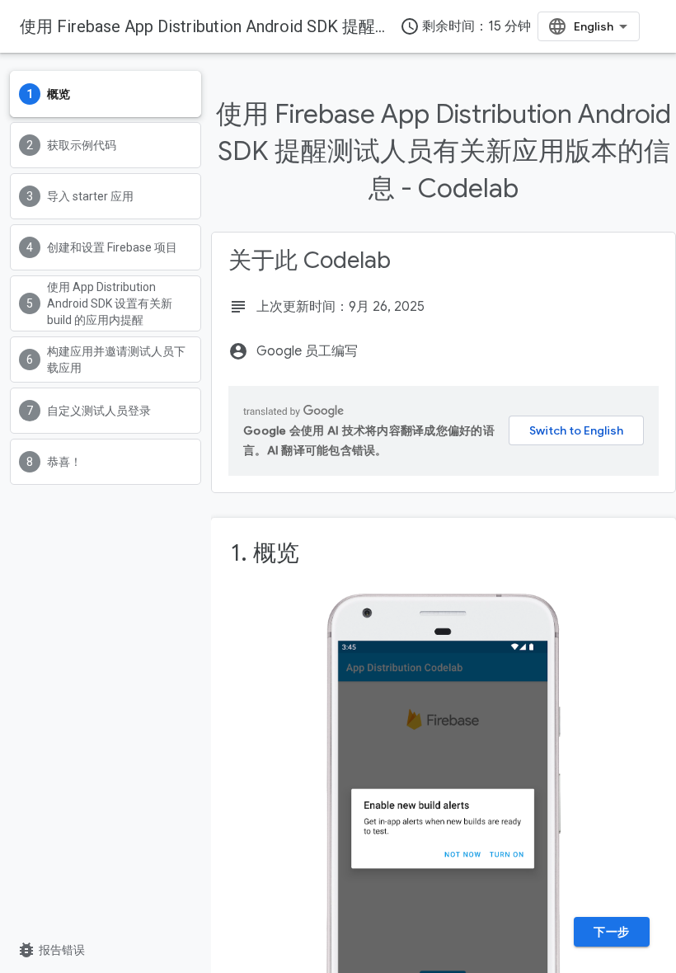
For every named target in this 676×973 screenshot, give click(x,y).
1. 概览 (265, 552)
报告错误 (50, 949)
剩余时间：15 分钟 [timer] (465, 26)
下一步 (612, 931)
